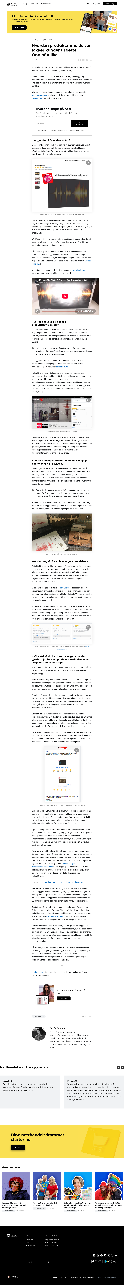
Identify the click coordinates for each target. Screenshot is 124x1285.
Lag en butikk (19, 27)
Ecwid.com (30, 1240)
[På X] (87, 60)
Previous (118, 1067)
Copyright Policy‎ (88, 1277)
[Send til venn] (91, 60)
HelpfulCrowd (37, 98)
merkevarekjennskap (55, 916)
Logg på (96, 4)
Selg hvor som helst (52, 1240)
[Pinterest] (101, 1255)
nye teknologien (78, 270)
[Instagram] (111, 1255)
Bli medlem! (80, 123)
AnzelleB (7, 1081)
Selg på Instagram (51, 1245)
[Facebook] (104, 1255)
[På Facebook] (79, 60)
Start (18, 1148)
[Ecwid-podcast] (97, 1255)
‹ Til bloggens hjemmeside (42, 40)
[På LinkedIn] (83, 60)
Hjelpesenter (30, 1245)
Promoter (34, 4)
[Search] (48, 1262)
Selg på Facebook (51, 1242)
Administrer (46, 4)
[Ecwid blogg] (94, 1255)
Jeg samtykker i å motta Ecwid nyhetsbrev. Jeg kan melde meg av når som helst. (61, 130)
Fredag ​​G (72, 1081)
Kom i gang (110, 4)
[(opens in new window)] (96, 1261)
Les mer (63, 998)
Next (122, 1067)
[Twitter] (108, 1255)
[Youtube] (115, 1255)
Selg (25, 4)
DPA (66, 1277)
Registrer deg (37, 972)
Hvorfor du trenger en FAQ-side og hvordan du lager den (65, 882)
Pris (88, 4)
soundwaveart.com (40, 95)
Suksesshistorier (38, 1016)
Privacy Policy (58, 1277)
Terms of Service (75, 1277)
